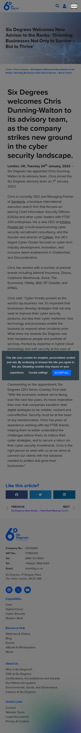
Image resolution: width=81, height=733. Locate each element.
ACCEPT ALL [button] (62, 372)
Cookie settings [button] (38, 373)
